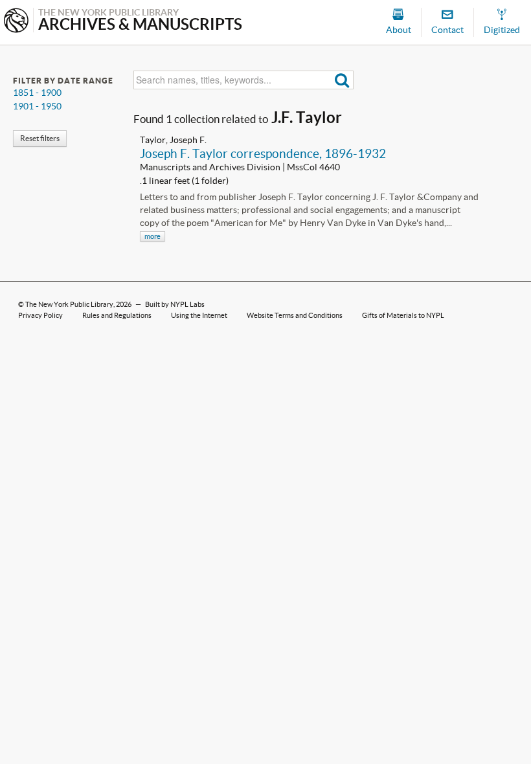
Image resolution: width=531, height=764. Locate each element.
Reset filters (40, 138)
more (152, 236)
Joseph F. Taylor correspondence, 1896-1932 (263, 153)
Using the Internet (199, 315)
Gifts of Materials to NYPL (403, 315)
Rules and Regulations (117, 315)
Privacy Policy (40, 315)
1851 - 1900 (37, 92)
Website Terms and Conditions (295, 315)
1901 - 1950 (37, 106)
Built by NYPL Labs (175, 304)
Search (342, 80)
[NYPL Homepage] (16, 22)
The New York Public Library (69, 304)
